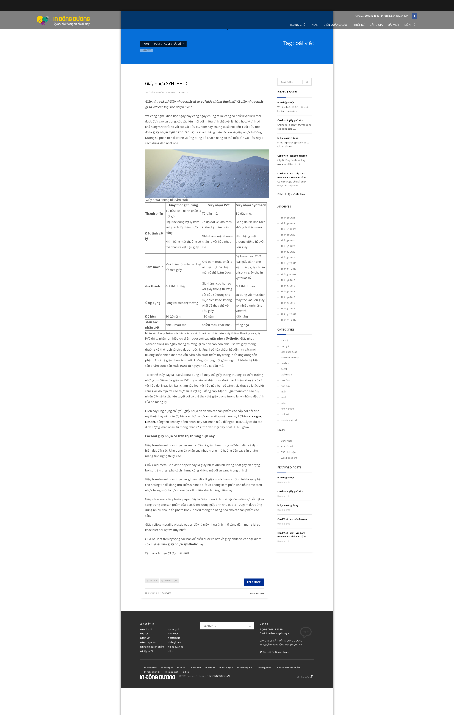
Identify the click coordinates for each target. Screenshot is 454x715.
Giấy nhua (286, 374)
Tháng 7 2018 (288, 285)
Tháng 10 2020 (288, 229)
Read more (254, 582)
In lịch (170, 651)
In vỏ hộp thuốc (285, 102)
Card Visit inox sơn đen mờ (292, 155)
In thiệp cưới (146, 651)
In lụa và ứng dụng (287, 138)
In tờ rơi (144, 633)
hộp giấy (285, 385)
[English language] (311, 676)
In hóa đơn (173, 633)
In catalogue (173, 637)
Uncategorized (289, 420)
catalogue (254, 416)
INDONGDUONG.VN (219, 676)
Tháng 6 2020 (288, 240)
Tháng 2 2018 (288, 308)
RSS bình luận (288, 452)
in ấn (283, 391)
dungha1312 (182, 92)
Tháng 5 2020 (288, 246)
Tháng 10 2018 (288, 274)
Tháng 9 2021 (288, 217)
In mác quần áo (175, 646)
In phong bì (173, 629)
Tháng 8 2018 (288, 280)
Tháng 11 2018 (288, 268)
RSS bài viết (287, 446)
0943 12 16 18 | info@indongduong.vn (386, 16)
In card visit (146, 629)
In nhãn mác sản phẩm (152, 646)
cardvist (166, 593)
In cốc (284, 397)
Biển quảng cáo (289, 351)
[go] (307, 82)
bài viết (153, 581)
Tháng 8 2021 (288, 223)
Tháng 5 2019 (288, 257)
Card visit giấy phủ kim (290, 120)
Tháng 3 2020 (288, 251)
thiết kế (285, 414)
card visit (210, 416)
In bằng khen (174, 642)
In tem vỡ (145, 637)
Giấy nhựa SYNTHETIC (166, 83)
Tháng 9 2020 (288, 234)
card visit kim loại (290, 357)
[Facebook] (414, 16)
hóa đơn (285, 380)
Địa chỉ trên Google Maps (275, 652)
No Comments (257, 593)
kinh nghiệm (170, 581)
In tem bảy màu (148, 642)
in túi (283, 403)
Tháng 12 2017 (288, 314)
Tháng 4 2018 (288, 297)
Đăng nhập (286, 440)
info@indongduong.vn (278, 633)
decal (284, 368)
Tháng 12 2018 (288, 263)
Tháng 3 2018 (288, 302)
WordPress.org (289, 457)
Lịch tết (150, 422)
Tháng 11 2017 (288, 319)
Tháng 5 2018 (288, 291)
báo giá (285, 346)
